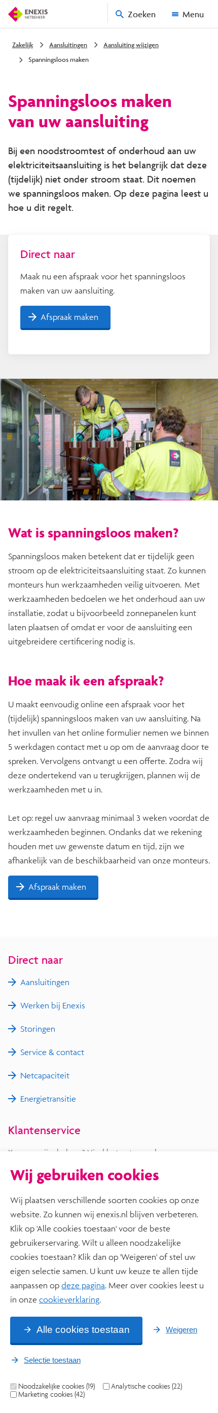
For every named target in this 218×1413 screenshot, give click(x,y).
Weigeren (181, 1329)
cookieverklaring (69, 1299)
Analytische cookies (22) (146, 1386)
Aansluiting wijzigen (131, 45)
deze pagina (83, 1285)
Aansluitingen (68, 45)
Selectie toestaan (52, 1360)
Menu (193, 14)
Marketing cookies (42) (51, 1394)
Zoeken (142, 14)
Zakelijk (22, 45)
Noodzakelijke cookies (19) (56, 1386)
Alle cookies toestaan (83, 1329)
